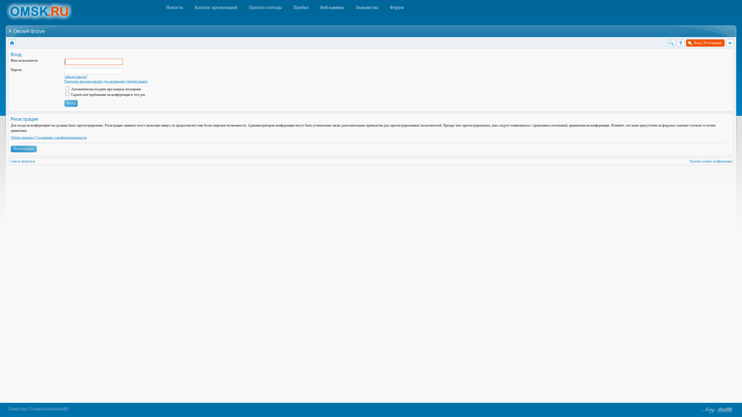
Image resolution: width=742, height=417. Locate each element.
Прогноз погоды (265, 7)
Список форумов (22, 161)
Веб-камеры (332, 7)
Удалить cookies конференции (710, 161)
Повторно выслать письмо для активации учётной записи (105, 81)
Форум (396, 7)
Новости (174, 7)
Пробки (301, 7)
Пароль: (16, 70)
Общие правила (22, 138)
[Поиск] (671, 43)
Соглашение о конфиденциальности (61, 138)
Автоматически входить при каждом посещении (105, 89)
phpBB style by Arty (707, 410)
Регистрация (24, 149)
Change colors (18, 409)
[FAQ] (681, 43)
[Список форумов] (12, 43)
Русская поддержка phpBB (49, 409)
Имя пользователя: (25, 60)
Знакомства (367, 7)
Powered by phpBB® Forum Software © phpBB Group (725, 410)
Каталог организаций (216, 7)
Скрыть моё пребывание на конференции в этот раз (107, 95)
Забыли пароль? (75, 77)
